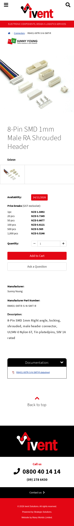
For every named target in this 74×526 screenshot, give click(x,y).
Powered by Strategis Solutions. (37, 512)
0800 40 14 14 (42, 471)
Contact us (35, 492)
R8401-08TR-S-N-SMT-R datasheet (33, 372)
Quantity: (13, 243)
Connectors (19, 33)
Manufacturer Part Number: (23, 300)
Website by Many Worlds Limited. (37, 517)
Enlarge (11, 159)
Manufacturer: (15, 286)
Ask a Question (37, 266)
